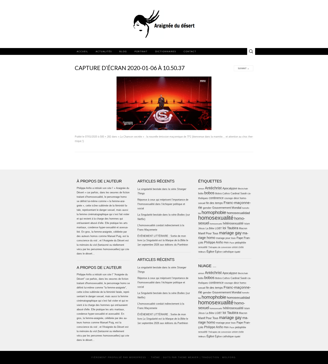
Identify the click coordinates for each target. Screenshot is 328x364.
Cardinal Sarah (239, 193)
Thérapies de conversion (219, 247)
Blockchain (243, 188)
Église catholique (224, 251)
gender (207, 207)
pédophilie (240, 242)
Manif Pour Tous (208, 233)
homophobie (214, 212)
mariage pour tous (226, 238)
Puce (231, 243)
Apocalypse (229, 188)
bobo (200, 193)
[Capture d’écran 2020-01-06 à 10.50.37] (164, 103)
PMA (226, 242)
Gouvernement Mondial (226, 207)
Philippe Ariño (213, 242)
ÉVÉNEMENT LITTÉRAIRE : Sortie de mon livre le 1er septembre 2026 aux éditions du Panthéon (162, 240)
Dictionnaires (165, 51)
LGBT (218, 228)
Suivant (243, 68)
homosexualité (215, 218)
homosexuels (216, 224)
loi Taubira (230, 228)
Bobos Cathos (222, 193)
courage (228, 198)
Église (210, 251)
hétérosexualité (233, 223)
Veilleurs (202, 252)
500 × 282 (105, 136)
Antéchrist (213, 188)
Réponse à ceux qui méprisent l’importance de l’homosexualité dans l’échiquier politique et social (162, 204)
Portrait (141, 51)
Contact (190, 51)
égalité (237, 252)
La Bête (210, 228)
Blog (123, 51)
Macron (243, 228)
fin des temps (214, 203)
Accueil (82, 51)
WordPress (137, 357)
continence (216, 198)
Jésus (201, 228)
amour (201, 188)
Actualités (104, 51)
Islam (247, 223)
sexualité (202, 247)
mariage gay (230, 233)
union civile (238, 247)
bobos (209, 193)
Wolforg (229, 357)
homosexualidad (238, 213)
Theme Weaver (188, 357)
